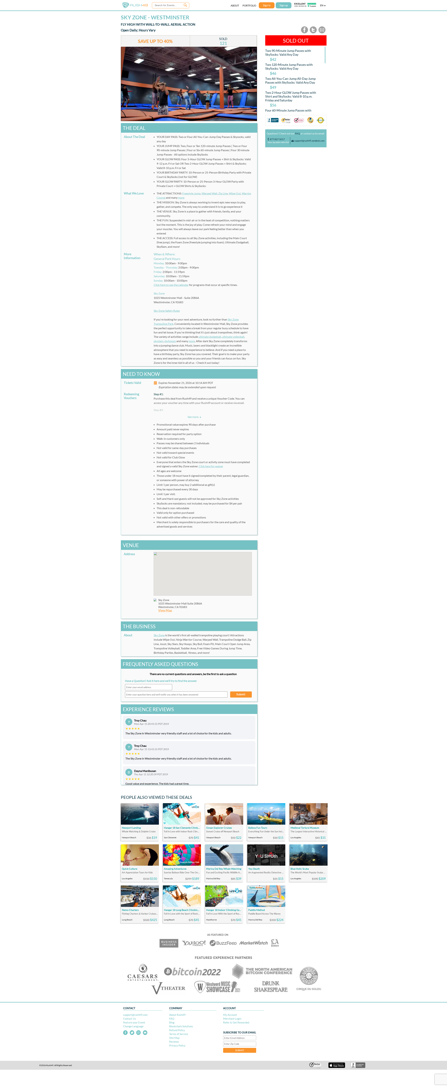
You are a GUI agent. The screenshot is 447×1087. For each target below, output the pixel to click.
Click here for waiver (211, 466)
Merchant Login (232, 1018)
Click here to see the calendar (171, 284)
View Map (165, 610)
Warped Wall (209, 193)
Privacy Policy (177, 1045)
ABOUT (235, 5)
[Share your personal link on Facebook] (304, 32)
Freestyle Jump (191, 193)
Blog (171, 1022)
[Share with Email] (321, 32)
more (181, 197)
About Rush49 (177, 1014)
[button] (203, 572)
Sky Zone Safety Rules (167, 310)
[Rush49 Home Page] (135, 7)
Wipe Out (235, 193)
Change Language (133, 1026)
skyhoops (170, 341)
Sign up (284, 5)
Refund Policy (177, 1030)
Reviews (174, 1041)
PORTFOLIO (249, 5)
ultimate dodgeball (210, 336)
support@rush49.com (135, 1014)
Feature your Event (134, 1022)
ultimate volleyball (233, 336)
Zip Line (223, 193)
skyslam (158, 341)
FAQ (297, 133)
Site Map (174, 1037)
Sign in (266, 5)
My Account (230, 1014)
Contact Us (129, 1018)
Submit (241, 694)
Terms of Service (178, 1034)
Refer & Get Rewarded (236, 1022)
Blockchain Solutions (181, 1026)
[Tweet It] (313, 32)
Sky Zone (159, 635)
